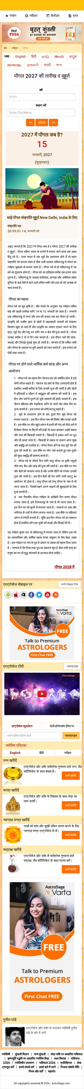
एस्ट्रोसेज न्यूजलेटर (22, 726)
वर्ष (40, 90)
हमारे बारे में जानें (47, 1067)
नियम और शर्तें (36, 1071)
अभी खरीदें (70, 775)
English (15, 752)
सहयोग (51, 1071)
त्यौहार (31, 16)
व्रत (73, 16)
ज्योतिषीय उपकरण (25, 1062)
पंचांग (10, 16)
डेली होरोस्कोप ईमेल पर (62, 726)
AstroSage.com (61, 1083)
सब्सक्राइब (72, 666)
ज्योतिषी (6, 1054)
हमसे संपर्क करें (27, 1067)
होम (5, 48)
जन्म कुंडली (40, 1054)
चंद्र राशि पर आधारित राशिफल (66, 1054)
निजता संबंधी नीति (70, 1067)
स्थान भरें (41, 105)
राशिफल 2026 (47, 1062)
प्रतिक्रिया (66, 1062)
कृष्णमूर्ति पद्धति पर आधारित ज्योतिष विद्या (29, 1058)
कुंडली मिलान (22, 1054)
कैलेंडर (52, 16)
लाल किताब (60, 1058)
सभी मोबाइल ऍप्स (69, 584)
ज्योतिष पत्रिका (16, 745)
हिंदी (41, 752)
